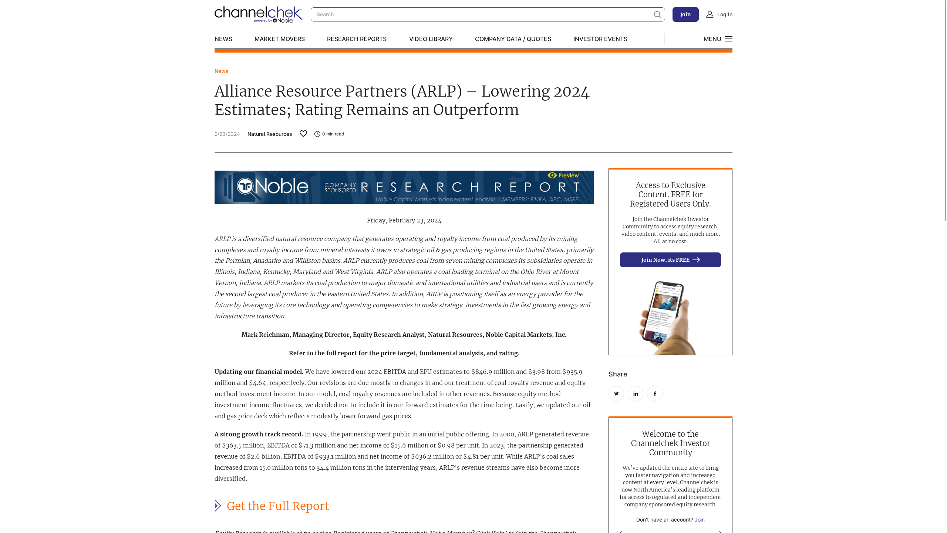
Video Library (431, 39)
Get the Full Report (278, 506)
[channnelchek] (259, 14)
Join (685, 14)
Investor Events (600, 39)
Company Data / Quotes (513, 39)
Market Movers (280, 39)
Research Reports (357, 39)
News (223, 39)
